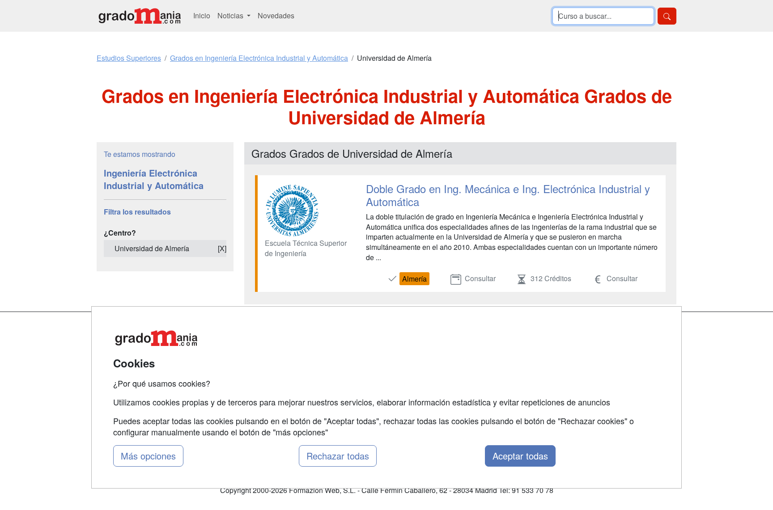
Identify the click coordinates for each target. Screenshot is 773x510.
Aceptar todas (520, 455)
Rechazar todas (337, 455)
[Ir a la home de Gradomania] (140, 16)
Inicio (201, 15)
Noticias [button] (231, 15)
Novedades (276, 15)
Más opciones (148, 455)
